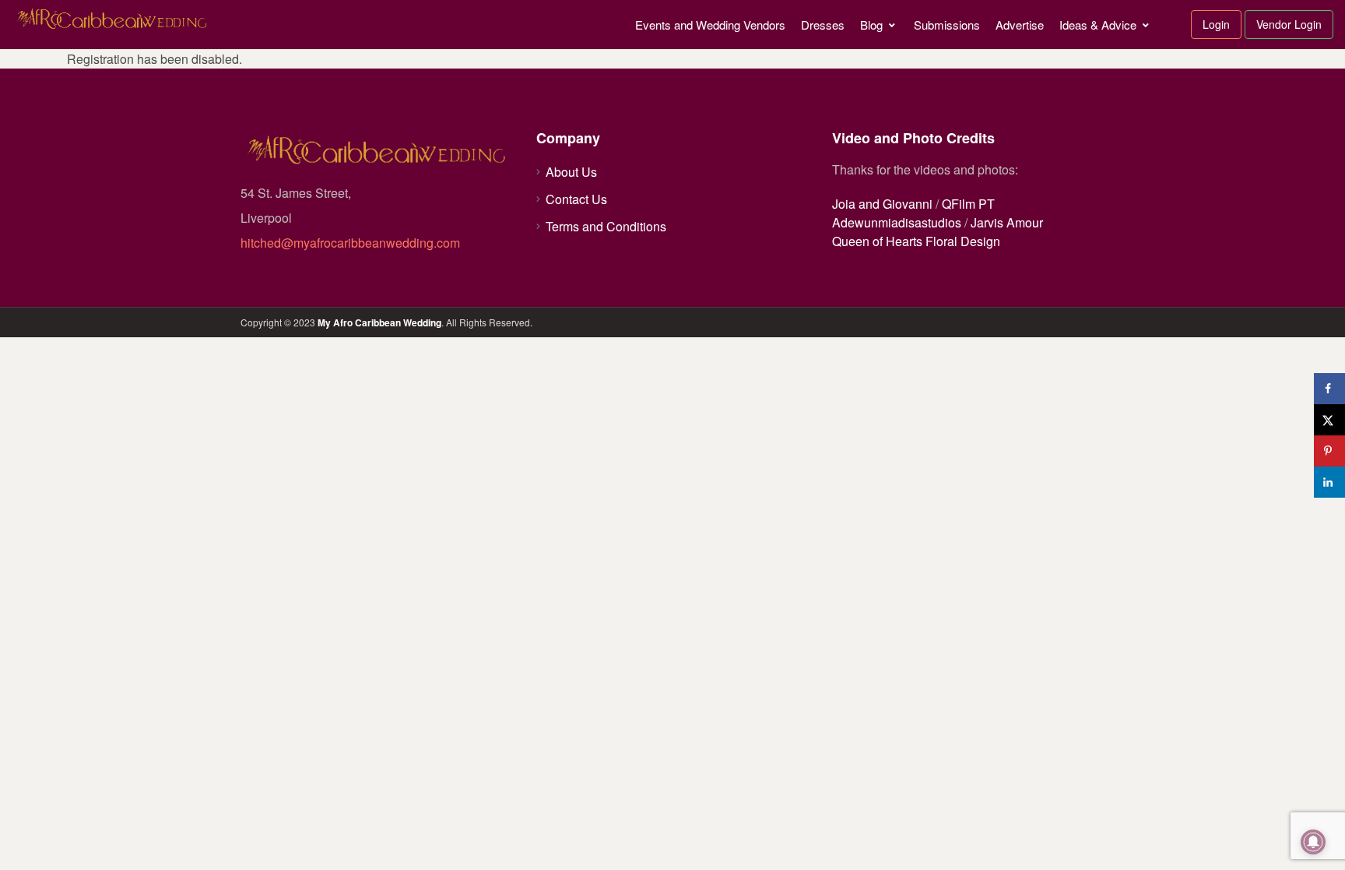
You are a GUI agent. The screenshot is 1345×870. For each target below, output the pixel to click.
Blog (871, 24)
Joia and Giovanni (882, 204)
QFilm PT (968, 204)
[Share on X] (1329, 419)
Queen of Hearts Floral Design (916, 241)
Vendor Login (1289, 24)
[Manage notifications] (1313, 841)
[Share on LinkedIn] (1329, 482)
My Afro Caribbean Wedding (379, 322)
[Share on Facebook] (1329, 388)
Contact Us (576, 199)
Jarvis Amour (1007, 222)
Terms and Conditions (606, 226)
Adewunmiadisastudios (896, 222)
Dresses (823, 24)
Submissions (947, 24)
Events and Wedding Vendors (710, 24)
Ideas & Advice (1097, 24)
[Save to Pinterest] (1329, 451)
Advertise (1020, 24)
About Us (571, 172)
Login (1216, 24)
